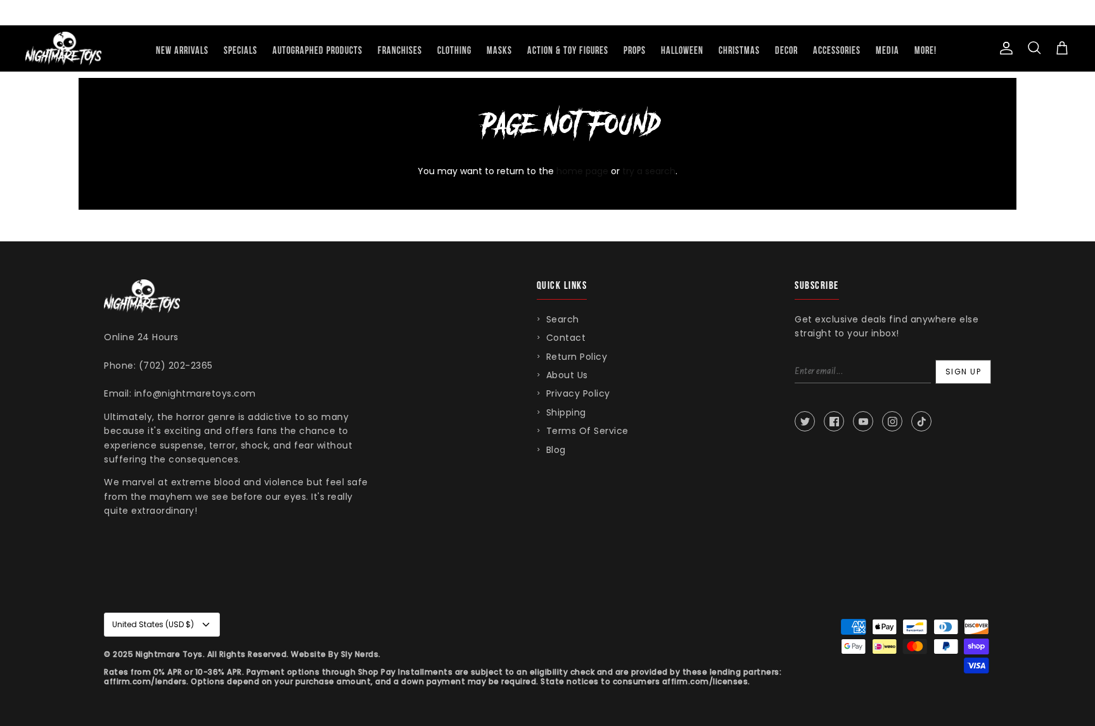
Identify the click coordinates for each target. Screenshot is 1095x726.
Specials (240, 51)
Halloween (682, 51)
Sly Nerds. (361, 654)
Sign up (963, 371)
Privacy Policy (578, 393)
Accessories (837, 51)
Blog (556, 449)
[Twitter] (805, 421)
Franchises (400, 51)
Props (635, 51)
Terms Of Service (587, 430)
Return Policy (577, 356)
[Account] (1004, 48)
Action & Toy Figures (567, 51)
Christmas (739, 51)
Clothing (454, 51)
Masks (499, 51)
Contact (566, 337)
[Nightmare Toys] (63, 48)
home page (582, 171)
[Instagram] (892, 421)
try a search (649, 171)
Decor (786, 51)
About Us (567, 375)
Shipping (566, 412)
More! (925, 51)
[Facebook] (834, 421)
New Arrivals (182, 51)
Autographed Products (317, 51)
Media (887, 51)
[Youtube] (863, 421)
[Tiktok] (921, 421)
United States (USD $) (153, 624)
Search (562, 319)
